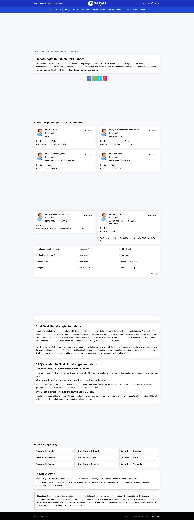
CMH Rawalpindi (91, 482)
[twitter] (159, 3)
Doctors (67, 10)
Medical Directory (99, 10)
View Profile (88, 130)
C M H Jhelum (56, 486)
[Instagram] (152, 3)
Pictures (120, 10)
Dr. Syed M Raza (116, 214)
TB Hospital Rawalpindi (139, 482)
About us (126, 516)
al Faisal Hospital (43, 486)
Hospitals (76, 10)
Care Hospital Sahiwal (68, 479)
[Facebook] (89, 78)
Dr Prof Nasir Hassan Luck (57, 214)
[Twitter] (99, 78)
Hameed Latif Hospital (128, 479)
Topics (142, 10)
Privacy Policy (155, 516)
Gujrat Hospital (52, 479)
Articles (111, 10)
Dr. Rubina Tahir (122, 482)
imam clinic (40, 479)
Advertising (144, 516)
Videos (127, 10)
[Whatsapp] (94, 78)
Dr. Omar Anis (115, 154)
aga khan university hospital (71, 482)
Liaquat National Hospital (108, 479)
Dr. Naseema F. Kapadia (87, 479)
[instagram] (105, 78)
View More (151, 274)
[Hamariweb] (97, 3)
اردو (145, 3)
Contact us (135, 516)
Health (58, 10)
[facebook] (149, 3)
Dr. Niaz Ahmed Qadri (55, 154)
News (135, 10)
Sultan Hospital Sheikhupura (47, 482)
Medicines (86, 10)
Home (51, 10)
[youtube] (155, 3)
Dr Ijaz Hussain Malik (107, 482)
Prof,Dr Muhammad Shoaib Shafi (124, 130)
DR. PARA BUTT (52, 130)
